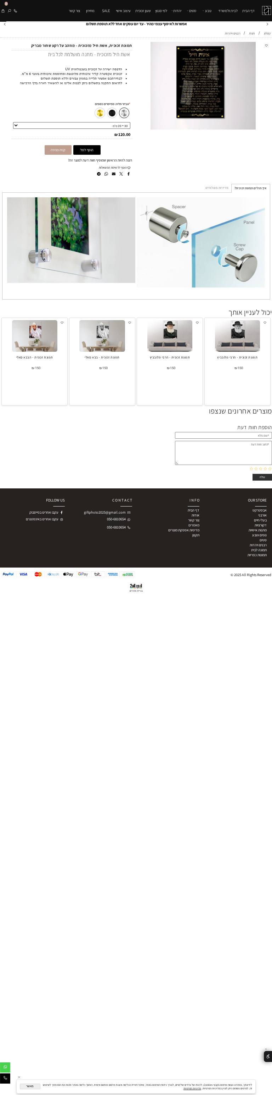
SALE (106, 10)
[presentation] (5, 24)
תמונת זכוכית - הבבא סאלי (34, 357)
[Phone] (15, 10)
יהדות (177, 10)
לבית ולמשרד (228, 10)
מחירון (90, 10)
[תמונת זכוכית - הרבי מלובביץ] (237, 350)
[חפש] (9, 10)
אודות (195, 515)
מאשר (30, 1086)
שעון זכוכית (143, 10)
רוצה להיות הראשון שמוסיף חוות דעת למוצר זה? (100, 160)
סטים (192, 10)
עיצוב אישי (123, 10)
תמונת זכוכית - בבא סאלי (102, 357)
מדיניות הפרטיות (192, 1088)
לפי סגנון (161, 10)
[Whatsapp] (5, 1068)
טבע (208, 10)
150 (240, 368)
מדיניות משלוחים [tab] (216, 188)
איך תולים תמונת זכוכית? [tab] (250, 188)
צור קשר (74, 10)
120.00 (124, 134)
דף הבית (248, 10)
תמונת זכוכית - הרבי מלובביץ (237, 357)
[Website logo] (265, 7)
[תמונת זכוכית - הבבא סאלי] (34, 350)
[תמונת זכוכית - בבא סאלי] (102, 350)
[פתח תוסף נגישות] (268, 1056)
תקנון (195, 534)
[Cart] (3, 10)
